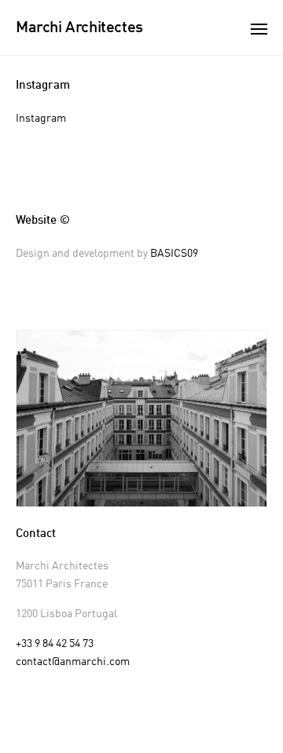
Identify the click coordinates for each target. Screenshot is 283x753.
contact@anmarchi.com (73, 661)
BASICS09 (174, 253)
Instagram (41, 118)
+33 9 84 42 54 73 (55, 643)
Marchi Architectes (79, 28)
